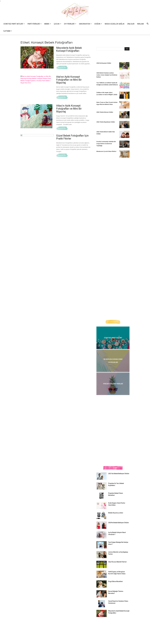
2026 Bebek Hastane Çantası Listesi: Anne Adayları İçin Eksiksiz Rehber (106, 75)
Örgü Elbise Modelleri (115, 581)
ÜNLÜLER (130, 24)
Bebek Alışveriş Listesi (115, 513)
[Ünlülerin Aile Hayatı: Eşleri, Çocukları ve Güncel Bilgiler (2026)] (124, 95)
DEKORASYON (84, 24)
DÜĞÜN (97, 24)
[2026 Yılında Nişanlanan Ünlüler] (124, 124)
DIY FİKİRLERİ (69, 24)
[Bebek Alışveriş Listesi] (101, 515)
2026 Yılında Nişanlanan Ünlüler (105, 122)
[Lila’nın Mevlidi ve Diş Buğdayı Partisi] (101, 554)
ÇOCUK (56, 24)
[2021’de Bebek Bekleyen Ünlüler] (101, 476)
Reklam (140, 24)
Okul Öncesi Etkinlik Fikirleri (117, 562)
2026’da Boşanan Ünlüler (103, 63)
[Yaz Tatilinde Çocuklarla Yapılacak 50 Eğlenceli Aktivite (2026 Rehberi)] (124, 85)
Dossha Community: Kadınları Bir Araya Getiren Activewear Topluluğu (106, 143)
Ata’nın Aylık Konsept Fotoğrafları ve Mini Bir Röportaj (69, 79)
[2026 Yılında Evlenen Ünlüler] (124, 114)
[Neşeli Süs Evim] (75, 11)
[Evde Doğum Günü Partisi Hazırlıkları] (101, 505)
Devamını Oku (62, 67)
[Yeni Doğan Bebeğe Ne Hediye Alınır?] (101, 544)
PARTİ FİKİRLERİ (34, 24)
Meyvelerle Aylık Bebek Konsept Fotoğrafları (69, 49)
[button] (147, 24)
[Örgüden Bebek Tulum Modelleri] (101, 495)
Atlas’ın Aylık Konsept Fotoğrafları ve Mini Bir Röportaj (69, 108)
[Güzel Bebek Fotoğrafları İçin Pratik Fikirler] (37, 145)
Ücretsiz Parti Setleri (13, 24)
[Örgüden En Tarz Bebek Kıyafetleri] (101, 486)
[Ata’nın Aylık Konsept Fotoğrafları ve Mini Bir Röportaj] (37, 84)
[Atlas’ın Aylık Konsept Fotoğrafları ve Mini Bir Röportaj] (36, 116)
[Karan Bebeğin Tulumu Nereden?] (101, 593)
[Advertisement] (111, 193)
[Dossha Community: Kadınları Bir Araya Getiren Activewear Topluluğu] (124, 144)
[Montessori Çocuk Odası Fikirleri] (124, 154)
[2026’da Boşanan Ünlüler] (124, 65)
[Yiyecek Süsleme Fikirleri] (112, 384)
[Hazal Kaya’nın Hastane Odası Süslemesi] (101, 603)
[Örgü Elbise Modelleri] (101, 584)
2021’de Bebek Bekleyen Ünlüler (118, 473)
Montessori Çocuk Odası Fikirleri (106, 151)
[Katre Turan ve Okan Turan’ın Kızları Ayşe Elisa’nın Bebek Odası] (124, 105)
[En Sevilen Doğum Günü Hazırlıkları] (112, 361)
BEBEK (46, 24)
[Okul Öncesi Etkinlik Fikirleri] (101, 564)
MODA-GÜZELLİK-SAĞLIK (114, 24)
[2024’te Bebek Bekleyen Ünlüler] (101, 525)
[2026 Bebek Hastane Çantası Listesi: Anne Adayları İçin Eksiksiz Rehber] (124, 75)
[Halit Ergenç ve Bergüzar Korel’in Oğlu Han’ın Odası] (101, 574)
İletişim (6, 31)
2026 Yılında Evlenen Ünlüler (104, 112)
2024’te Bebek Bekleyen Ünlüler (118, 522)
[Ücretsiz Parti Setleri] (112, 338)
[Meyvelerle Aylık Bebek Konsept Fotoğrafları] (37, 57)
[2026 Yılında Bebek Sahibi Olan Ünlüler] (124, 134)
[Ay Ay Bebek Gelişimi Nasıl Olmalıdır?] (101, 535)
